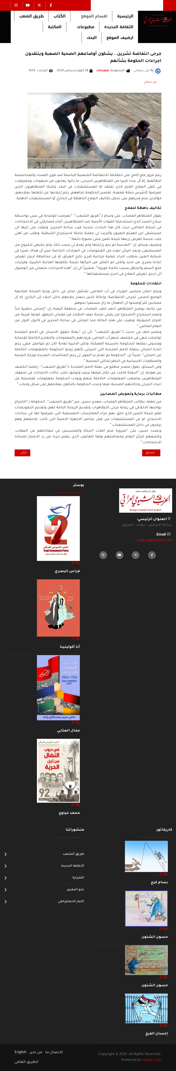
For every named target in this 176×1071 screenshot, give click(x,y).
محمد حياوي (69, 813)
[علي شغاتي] (158, 71)
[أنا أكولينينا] (58, 608)
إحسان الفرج (157, 1034)
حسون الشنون (154, 937)
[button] (91, 16)
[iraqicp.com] (155, 20)
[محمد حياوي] (58, 771)
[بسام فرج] (146, 856)
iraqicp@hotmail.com (154, 541)
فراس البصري (67, 571)
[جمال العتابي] (58, 688)
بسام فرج (159, 882)
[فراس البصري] (58, 529)
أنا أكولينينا (70, 647)
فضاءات (102, 71)
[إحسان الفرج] (146, 1009)
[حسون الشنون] (146, 909)
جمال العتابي (68, 731)
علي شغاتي (150, 82)
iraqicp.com (151, 1060)
